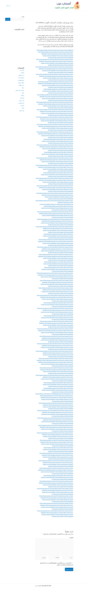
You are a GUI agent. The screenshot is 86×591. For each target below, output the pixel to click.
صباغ (23, 92)
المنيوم (22, 72)
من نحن (8, 5)
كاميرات (22, 105)
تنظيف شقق (21, 82)
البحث (22, 16)
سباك (23, 87)
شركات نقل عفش (19, 90)
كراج (23, 108)
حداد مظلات (21, 85)
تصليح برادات (21, 77)
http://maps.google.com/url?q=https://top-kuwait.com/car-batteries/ (55, 50)
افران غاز (22, 70)
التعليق (71, 537)
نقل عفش (21, 110)
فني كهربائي (21, 103)
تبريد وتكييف (21, 75)
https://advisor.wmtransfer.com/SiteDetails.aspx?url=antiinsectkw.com (54, 393)
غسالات (22, 95)
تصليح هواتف (21, 80)
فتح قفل (22, 98)
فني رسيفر (21, 100)
